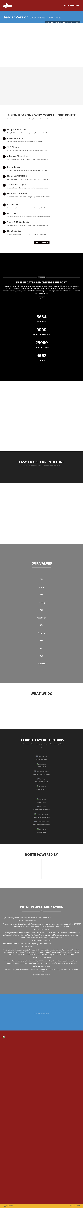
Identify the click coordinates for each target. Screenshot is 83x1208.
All (33, 704)
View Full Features (41, 243)
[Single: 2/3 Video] (12, 711)
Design (40, 704)
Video (49, 704)
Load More (41, 713)
